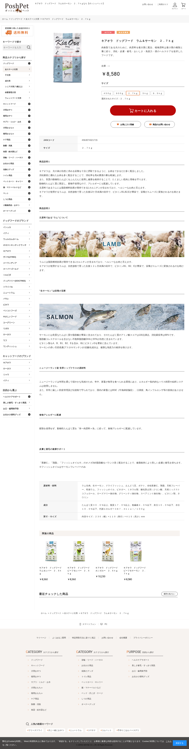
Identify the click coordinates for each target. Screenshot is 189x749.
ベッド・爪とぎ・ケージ (92, 693)
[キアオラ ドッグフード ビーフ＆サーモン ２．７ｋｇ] (135, 552)
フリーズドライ (34, 730)
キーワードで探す (12, 42)
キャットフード (38, 665)
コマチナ (91, 730)
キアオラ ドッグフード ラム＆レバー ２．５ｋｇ (51, 571)
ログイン (175, 8)
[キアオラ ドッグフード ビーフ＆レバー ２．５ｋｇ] (79, 552)
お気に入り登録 (127, 124)
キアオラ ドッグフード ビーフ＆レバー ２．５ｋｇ (79, 571)
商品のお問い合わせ (161, 124)
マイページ (41, 638)
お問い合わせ (147, 4)
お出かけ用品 (87, 665)
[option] (51, 561)
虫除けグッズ (87, 671)
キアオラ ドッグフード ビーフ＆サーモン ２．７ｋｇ (135, 571)
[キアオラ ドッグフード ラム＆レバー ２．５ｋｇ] (51, 552)
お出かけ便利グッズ (140, 676)
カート (183, 8)
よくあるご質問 (59, 638)
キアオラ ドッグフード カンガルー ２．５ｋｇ (107, 569)
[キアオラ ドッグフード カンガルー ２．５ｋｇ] (107, 552)
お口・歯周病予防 (139, 671)
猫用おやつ (36, 676)
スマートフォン (89, 624)
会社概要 (123, 638)
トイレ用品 (86, 676)
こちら (169, 741)
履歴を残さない (169, 594)
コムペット (106, 730)
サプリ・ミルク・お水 (41, 682)
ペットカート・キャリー (92, 682)
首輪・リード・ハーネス (92, 660)
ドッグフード (37, 660)
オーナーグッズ (88, 704)
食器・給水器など (39, 710)
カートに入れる (145, 111)
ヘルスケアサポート (140, 660)
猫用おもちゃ (37, 693)
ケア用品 (35, 699)
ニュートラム (75, 730)
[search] (29, 47)
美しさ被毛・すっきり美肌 (143, 665)
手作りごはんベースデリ (128, 730)
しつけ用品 (86, 699)
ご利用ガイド (162, 4)
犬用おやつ (36, 671)
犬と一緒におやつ (55, 730)
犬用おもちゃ (37, 687)
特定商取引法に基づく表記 (83, 638)
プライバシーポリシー (143, 638)
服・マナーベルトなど (91, 687)
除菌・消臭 (36, 704)
